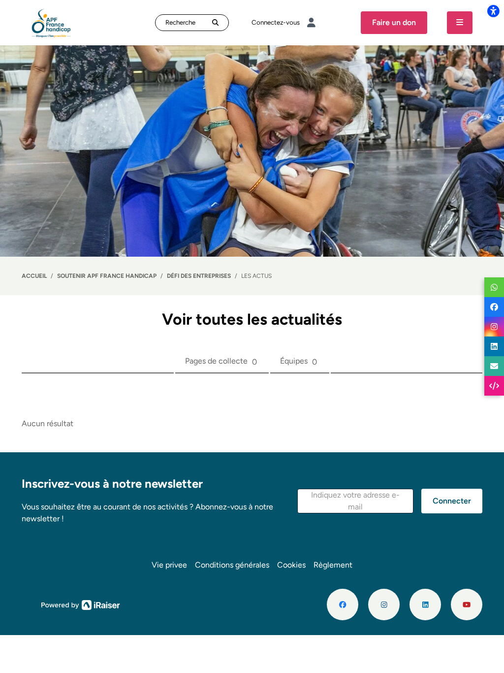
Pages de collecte (221, 361)
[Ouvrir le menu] (459, 22)
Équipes (298, 361)
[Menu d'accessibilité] (493, 11)
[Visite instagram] (384, 604)
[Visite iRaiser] (81, 604)
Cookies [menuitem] (291, 565)
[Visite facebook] (342, 604)
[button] (355, 501)
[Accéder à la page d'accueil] (51, 22)
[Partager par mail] (494, 366)
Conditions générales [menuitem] (232, 565)
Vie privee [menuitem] (169, 565)
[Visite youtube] (466, 604)
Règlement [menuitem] (333, 565)
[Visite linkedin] (425, 604)
